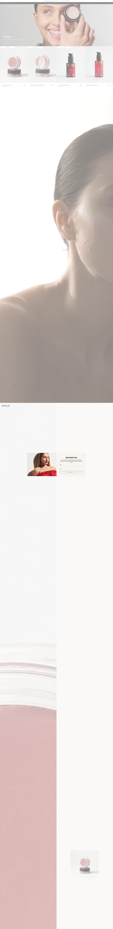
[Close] (84, 454)
